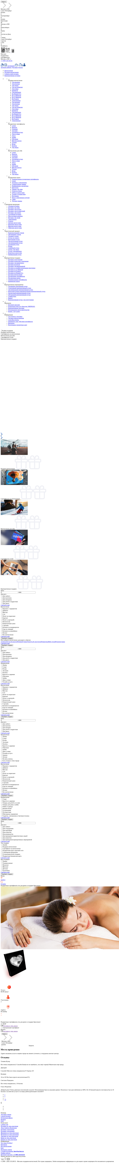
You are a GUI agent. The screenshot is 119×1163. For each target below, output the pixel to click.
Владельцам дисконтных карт (17, 325)
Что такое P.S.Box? (7, 1143)
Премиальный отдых (14, 254)
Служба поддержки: (12, 1151)
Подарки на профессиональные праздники (21, 268)
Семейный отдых (13, 248)
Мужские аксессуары (15, 224)
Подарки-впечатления (11, 72)
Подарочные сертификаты (16, 276)
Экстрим (14, 130)
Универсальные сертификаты (17, 279)
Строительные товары (19, 184)
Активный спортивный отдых (18, 286)
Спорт (14, 125)
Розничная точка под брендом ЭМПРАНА (21, 306)
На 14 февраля (16, 95)
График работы (5, 1153)
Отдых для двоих (13, 249)
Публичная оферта (7, 1118)
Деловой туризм (13, 236)
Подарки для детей (14, 218)
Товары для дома (17, 189)
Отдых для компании (15, 251)
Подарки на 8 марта (14, 271)
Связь (14, 199)
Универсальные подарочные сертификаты (25, 179)
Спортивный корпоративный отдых (19, 288)
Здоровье (15, 129)
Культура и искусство (15, 253)
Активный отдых (17, 132)
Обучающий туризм (14, 234)
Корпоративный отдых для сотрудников (21, 300)
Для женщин (16, 82)
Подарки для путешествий (16, 211)
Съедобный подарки (14, 214)
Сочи (2, 42)
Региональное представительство (18, 310)
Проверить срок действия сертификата (20, 321)
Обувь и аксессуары (18, 192)
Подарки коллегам (14, 264)
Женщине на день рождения (10, 1133)
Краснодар (4, 21)
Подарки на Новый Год (15, 273)
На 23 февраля (16, 97)
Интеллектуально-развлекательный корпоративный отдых (26, 291)
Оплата (20, 67)
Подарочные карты (14, 278)
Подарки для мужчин (7, 1129)
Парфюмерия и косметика (20, 186)
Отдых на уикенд (13, 238)
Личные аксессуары (14, 223)
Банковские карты (14, 281)
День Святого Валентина (9, 1128)
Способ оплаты (6, 1116)
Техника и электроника (19, 182)
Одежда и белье (17, 191)
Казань (3, 12)
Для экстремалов (17, 87)
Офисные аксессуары (15, 228)
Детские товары (17, 201)
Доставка (15, 67)
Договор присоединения (16, 318)
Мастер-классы (16, 141)
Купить (3, 1029)
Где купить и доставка (15, 316)
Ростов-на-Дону (6, 34)
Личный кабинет (6, 67)
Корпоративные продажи (16, 308)
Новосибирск (5, 27)
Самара (3, 37)
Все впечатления (6, 1146)
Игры (13, 144)
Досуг (14, 136)
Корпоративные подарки (12, 75)
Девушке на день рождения (9, 1136)
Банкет (10, 298)
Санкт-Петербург (6, 11)
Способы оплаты (13, 320)
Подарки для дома (14, 207)
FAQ (2, 1121)
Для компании (16, 92)
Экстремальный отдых (15, 243)
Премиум (15, 90)
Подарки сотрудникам (15, 259)
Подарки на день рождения (9, 1126)
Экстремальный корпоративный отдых (20, 290)
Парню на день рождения (9, 1139)
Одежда (10, 221)
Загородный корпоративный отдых (19, 293)
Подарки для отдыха (14, 209)
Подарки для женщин (8, 1131)
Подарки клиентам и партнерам (18, 261)
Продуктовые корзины (15, 216)
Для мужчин (16, 84)
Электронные (16, 100)
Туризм (14, 142)
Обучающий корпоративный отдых (19, 295)
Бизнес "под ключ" (14, 311)
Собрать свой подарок (11, 74)
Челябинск (4, 46)
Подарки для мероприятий (16, 266)
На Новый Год (16, 94)
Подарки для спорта (14, 213)
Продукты (15, 187)
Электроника (12, 219)
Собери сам (4, 1124)
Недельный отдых (14, 239)
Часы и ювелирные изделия (20, 197)
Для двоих (15, 85)
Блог (2, 1148)
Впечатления (8, 70)
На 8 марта (15, 99)
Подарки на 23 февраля (15, 269)
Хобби (14, 137)
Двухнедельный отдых (15, 241)
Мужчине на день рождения (10, 1134)
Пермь (3, 31)
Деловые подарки (13, 206)
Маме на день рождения (8, 1138)
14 (5, 1100)
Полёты (14, 146)
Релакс (10, 246)
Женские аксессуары (14, 226)
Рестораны (15, 196)
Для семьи (15, 89)
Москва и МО (5, 9)
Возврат (3, 1119)
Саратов (3, 41)
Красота (14, 127)
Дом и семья (16, 134)
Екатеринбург (5, 16)
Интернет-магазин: (13, 1154)
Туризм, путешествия (18, 194)
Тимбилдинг (12, 296)
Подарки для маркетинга (16, 263)
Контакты (11, 323)
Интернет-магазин (14, 305)
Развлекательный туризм (16, 233)
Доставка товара (6, 1114)
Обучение (15, 139)
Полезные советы (6, 1149)
